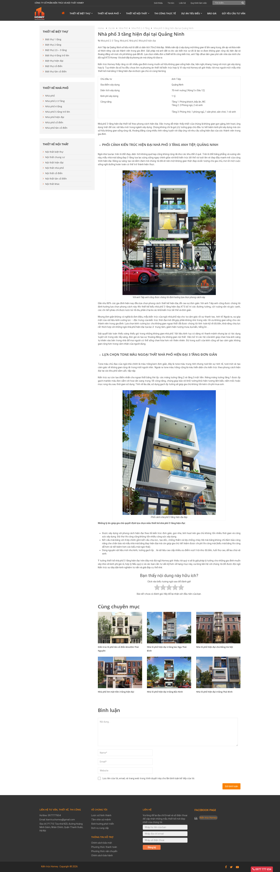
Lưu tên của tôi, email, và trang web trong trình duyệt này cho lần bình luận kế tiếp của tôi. (149, 778)
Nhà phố (124, 40)
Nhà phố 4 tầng (53, 106)
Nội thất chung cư (55, 157)
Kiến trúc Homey (208, 817)
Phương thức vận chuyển (104, 851)
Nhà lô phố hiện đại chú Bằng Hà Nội (214, 646)
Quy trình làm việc (199, 3)
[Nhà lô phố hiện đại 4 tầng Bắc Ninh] (169, 672)
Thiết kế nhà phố (108, 13)
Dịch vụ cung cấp (100, 828)
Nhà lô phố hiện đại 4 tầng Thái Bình (214, 691)
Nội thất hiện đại (54, 162)
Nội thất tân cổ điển (56, 178)
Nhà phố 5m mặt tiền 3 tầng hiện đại (116, 691)
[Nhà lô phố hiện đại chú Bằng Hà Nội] (218, 627)
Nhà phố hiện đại (147, 40)
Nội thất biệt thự (54, 151)
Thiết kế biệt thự (80, 13)
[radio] (157, 587)
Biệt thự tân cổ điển (56, 71)
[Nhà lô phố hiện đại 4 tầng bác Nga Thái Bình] (169, 627)
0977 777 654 (263, 869)
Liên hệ (182, 3)
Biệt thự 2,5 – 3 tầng (56, 50)
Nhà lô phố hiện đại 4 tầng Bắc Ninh (165, 691)
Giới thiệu (158, 3)
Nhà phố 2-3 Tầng (110, 40)
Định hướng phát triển (102, 824)
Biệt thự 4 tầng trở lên (57, 55)
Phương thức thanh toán (104, 847)
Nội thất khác (52, 183)
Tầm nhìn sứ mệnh (101, 819)
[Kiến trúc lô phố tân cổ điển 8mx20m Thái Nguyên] (120, 627)
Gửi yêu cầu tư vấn (233, 13)
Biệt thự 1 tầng (53, 39)
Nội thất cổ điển (54, 173)
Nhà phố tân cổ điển (56, 127)
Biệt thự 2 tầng (53, 44)
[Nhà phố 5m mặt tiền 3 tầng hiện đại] (120, 672)
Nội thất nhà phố (54, 167)
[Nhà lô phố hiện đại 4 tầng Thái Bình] (218, 672)
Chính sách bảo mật (101, 842)
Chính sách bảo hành (102, 855)
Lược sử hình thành (101, 815)
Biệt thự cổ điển (53, 66)
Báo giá (211, 13)
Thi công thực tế (165, 13)
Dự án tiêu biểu (190, 13)
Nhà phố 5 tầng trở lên (57, 111)
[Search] (243, 2)
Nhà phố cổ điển (54, 122)
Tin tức (171, 3)
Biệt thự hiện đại (54, 60)
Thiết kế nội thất (136, 13)
